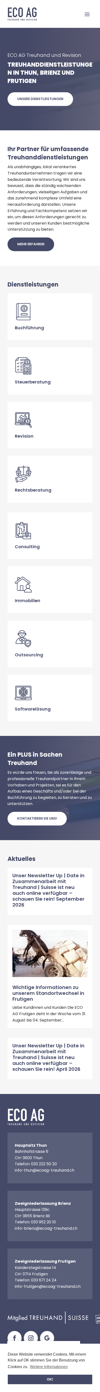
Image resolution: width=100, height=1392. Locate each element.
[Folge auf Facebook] (15, 1338)
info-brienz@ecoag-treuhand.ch (46, 1228)
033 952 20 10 (43, 1222)
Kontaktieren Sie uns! (37, 818)
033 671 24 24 (44, 1280)
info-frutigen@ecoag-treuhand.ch (48, 1286)
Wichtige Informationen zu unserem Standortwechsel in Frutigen (48, 993)
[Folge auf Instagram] (31, 1338)
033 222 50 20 (44, 1164)
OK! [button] (50, 1379)
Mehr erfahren (30, 244)
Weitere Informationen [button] (49, 1367)
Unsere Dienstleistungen (40, 98)
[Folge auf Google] (47, 1338)
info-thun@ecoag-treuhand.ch (44, 1170)
